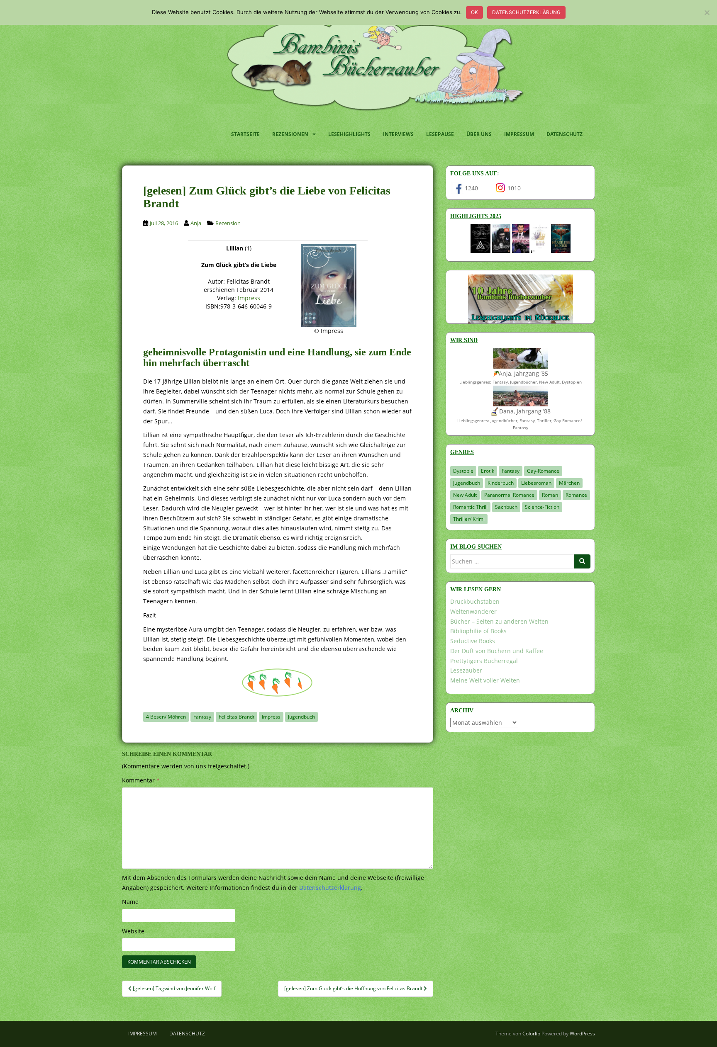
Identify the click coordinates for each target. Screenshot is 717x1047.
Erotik (487, 470)
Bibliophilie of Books (478, 631)
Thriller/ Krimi (469, 518)
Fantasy (202, 716)
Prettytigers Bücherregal (484, 661)
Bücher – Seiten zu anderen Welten (499, 621)
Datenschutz (564, 134)
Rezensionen (290, 134)
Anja (195, 223)
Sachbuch (506, 506)
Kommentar (141, 780)
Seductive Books (472, 641)
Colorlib (531, 1033)
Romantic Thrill (470, 506)
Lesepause (440, 134)
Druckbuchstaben (475, 601)
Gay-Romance (543, 470)
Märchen (569, 482)
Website (133, 931)
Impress (249, 298)
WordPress (582, 1033)
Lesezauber (466, 670)
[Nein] (706, 12)
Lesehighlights (349, 134)
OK (474, 12)
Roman (550, 494)
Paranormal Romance (509, 494)
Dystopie (463, 470)
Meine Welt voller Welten (485, 680)
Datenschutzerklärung (526, 12)
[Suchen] (582, 561)
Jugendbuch (301, 716)
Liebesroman (536, 482)
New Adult (465, 494)
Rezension (228, 223)
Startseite (245, 134)
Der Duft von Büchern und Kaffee (496, 651)
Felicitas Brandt (236, 716)
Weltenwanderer (473, 611)
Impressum (519, 134)
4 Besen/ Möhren (166, 716)
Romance (576, 494)
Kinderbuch (501, 482)
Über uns (479, 134)
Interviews (398, 134)
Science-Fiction (542, 506)
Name (130, 902)
